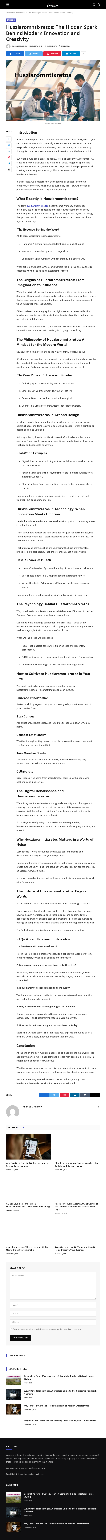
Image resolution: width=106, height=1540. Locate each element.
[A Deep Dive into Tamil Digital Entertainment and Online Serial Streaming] (28, 1187)
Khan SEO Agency (20, 46)
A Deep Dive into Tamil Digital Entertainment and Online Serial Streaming (28, 1205)
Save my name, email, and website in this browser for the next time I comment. (47, 1329)
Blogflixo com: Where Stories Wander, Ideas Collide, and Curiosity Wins (77, 1164)
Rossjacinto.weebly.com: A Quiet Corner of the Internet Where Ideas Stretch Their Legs (76, 1206)
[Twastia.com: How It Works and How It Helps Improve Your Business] (77, 1230)
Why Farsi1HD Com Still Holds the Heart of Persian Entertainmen (27, 1164)
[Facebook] (9, 139)
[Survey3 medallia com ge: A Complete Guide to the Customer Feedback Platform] (13, 1394)
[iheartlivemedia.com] (53, 4)
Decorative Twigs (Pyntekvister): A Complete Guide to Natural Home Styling (59, 1377)
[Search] (98, 4)
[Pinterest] (9, 157)
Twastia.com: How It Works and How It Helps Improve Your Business (75, 1248)
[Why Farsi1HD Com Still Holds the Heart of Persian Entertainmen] (28, 1147)
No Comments (52, 46)
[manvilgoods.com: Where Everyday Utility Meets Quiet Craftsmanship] (28, 1230)
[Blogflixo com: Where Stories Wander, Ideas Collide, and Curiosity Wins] (77, 1147)
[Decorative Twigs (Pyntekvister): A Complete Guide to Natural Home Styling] (13, 1379)
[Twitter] (9, 145)
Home (8, 13)
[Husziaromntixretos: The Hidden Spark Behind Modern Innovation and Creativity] (53, 90)
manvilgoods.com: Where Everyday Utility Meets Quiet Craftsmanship (27, 1248)
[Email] (9, 169)
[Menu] (7, 4)
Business (11, 20)
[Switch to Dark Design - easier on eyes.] (94, 4)
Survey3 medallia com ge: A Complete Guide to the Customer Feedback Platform (60, 1392)
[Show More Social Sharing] (83, 53)
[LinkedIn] (9, 151)
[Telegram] (9, 163)
